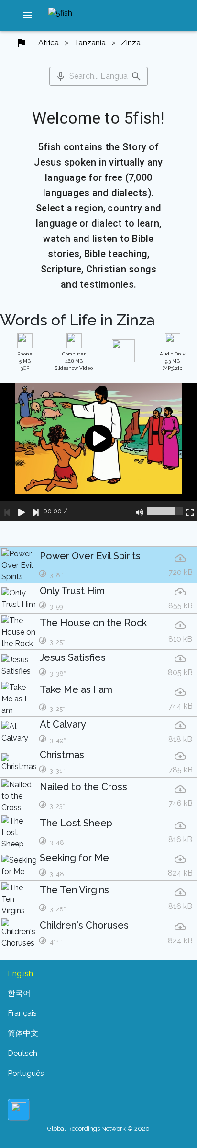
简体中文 (23, 1033)
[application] (98, 452)
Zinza (131, 42)
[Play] (21, 511)
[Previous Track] (7, 511)
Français (22, 1013)
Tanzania (90, 42)
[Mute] (139, 511)
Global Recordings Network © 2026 (98, 1128)
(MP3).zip (172, 361)
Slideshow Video (74, 361)
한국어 (19, 993)
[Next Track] (36, 511)
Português (26, 1073)
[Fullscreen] (190, 511)
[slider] (165, 511)
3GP (25, 361)
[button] (27, 15)
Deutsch (22, 1053)
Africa (48, 42)
